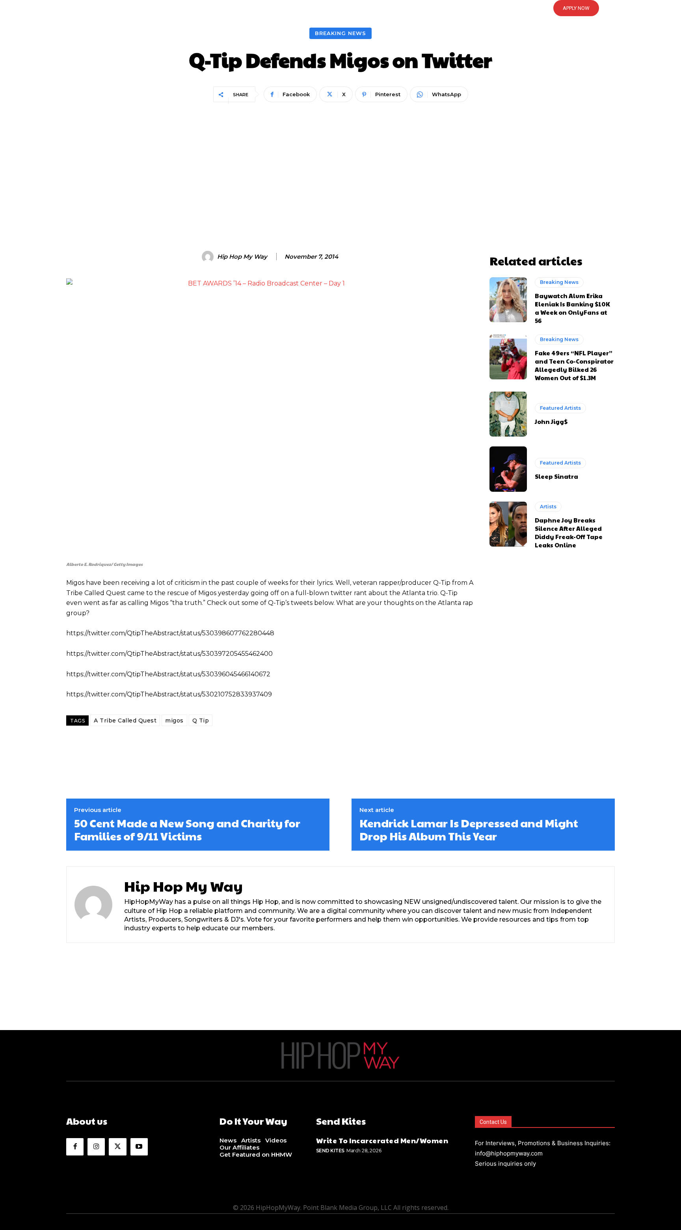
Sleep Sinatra (556, 476)
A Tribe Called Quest (125, 720)
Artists (548, 507)
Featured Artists (560, 408)
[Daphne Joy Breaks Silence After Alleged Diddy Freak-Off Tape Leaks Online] (508, 524)
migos (174, 720)
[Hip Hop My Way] (209, 257)
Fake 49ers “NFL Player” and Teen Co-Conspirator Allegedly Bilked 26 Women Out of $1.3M (574, 365)
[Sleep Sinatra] (508, 468)
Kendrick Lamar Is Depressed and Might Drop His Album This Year (468, 829)
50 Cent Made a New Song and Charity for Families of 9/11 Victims (187, 829)
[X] (117, 1146)
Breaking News (340, 33)
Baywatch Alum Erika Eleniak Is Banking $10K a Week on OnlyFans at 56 (572, 308)
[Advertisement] (340, 164)
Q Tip (200, 720)
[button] (340, 8)
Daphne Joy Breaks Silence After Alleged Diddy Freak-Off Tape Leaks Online (569, 532)
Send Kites (330, 1150)
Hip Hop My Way (242, 256)
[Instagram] (96, 1146)
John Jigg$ (551, 421)
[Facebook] (75, 1146)
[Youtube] (139, 1146)
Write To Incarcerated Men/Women (382, 1140)
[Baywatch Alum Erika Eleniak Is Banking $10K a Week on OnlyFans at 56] (508, 299)
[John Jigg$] (508, 414)
